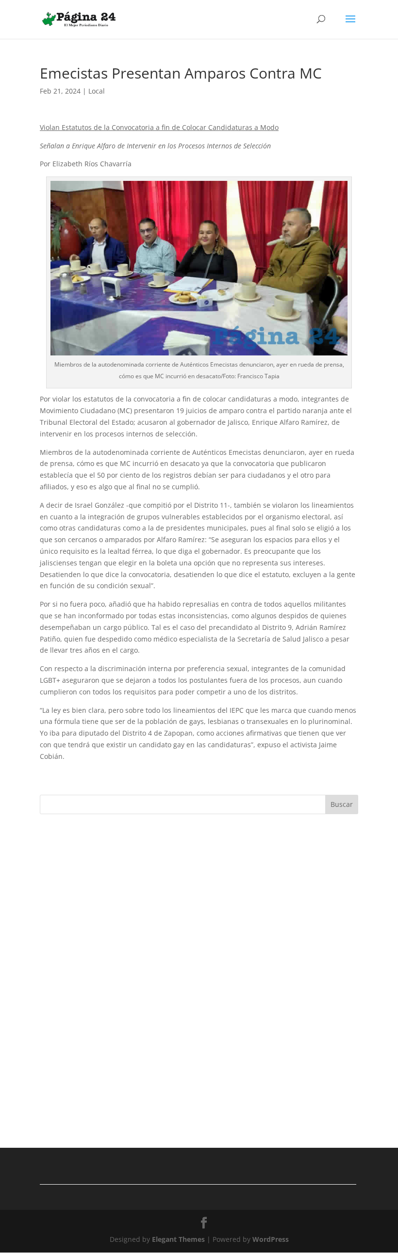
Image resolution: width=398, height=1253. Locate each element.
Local (96, 91)
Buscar (342, 804)
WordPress (270, 1239)
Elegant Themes (178, 1239)
